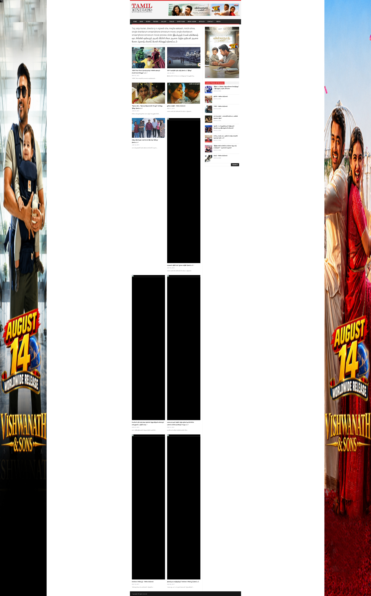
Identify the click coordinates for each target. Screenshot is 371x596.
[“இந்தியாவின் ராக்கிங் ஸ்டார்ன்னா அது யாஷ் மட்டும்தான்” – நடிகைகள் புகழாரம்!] (208, 148)
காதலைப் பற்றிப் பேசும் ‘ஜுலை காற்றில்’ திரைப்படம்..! (180, 265)
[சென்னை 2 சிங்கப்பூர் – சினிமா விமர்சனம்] (148, 506)
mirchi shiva (189, 28)
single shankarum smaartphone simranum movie (154, 31)
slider (169, 35)
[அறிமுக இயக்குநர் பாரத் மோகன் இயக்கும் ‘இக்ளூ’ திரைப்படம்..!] (148, 128)
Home (135, 21)
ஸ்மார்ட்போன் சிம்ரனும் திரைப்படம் (161, 41)
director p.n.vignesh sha (157, 28)
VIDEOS (218, 21)
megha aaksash (176, 28)
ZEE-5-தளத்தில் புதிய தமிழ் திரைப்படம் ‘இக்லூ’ (179, 70)
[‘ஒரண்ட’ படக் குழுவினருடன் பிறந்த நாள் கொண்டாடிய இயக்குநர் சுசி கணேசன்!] (208, 129)
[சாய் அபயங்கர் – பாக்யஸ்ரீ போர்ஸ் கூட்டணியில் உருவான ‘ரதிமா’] (208, 119)
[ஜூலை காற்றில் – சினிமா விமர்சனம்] (183, 93)
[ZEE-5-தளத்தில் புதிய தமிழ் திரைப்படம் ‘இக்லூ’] (183, 57)
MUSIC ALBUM (192, 21)
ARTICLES (202, 21)
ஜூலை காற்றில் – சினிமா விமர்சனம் (176, 106)
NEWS (141, 21)
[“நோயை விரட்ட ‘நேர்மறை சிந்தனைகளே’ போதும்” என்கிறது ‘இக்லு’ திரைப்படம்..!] (148, 93)
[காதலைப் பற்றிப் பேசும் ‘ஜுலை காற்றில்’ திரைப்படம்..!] (183, 190)
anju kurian (141, 28)
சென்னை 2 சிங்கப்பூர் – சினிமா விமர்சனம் (143, 581)
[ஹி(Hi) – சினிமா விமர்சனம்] (208, 99)
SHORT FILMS (181, 21)
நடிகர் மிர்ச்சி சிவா (161, 38)
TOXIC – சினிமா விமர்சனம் (221, 106)
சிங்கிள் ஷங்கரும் (144, 38)
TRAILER (171, 21)
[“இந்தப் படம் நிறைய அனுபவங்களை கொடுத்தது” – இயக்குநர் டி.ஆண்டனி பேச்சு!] (208, 89)
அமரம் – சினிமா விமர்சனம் (220, 155)
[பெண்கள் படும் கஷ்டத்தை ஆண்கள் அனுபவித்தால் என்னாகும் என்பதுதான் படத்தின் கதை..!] (148, 347)
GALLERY (163, 21)
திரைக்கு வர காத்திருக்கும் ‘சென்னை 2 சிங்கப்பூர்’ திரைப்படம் (183, 581)
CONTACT (210, 21)
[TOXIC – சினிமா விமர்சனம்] (208, 109)
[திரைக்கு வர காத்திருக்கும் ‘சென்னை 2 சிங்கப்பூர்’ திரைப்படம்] (183, 506)
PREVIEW (155, 21)
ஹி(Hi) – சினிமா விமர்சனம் (221, 96)
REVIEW (148, 21)
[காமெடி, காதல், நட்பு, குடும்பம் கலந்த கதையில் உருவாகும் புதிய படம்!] (208, 138)
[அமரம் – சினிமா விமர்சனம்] (208, 158)
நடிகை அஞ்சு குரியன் (181, 38)
